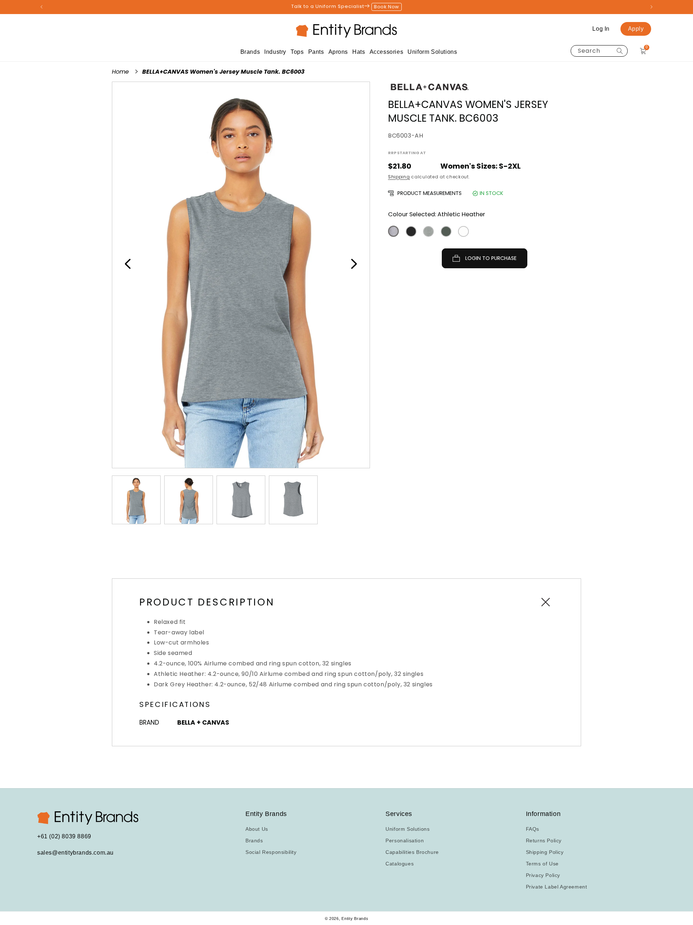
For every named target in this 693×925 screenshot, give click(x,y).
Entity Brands (354, 918)
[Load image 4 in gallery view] (293, 499)
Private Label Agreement (556, 887)
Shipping (399, 177)
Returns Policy (544, 840)
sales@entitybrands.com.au (75, 853)
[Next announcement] (651, 7)
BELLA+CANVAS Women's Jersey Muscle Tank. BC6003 (223, 72)
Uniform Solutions (407, 829)
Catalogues (399, 864)
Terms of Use (542, 864)
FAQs (532, 829)
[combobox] (599, 51)
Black (411, 231)
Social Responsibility (271, 852)
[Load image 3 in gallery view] (241, 499)
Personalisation (404, 840)
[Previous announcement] (41, 7)
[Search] (620, 51)
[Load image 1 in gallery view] (136, 499)
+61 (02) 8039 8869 (64, 837)
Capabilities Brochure (412, 852)
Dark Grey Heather (428, 231)
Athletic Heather (393, 231)
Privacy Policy (543, 875)
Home (121, 72)
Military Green (446, 231)
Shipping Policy (545, 852)
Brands (254, 840)
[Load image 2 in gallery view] (188, 499)
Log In (601, 29)
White (463, 231)
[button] (250, 52)
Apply (636, 29)
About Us (256, 829)
